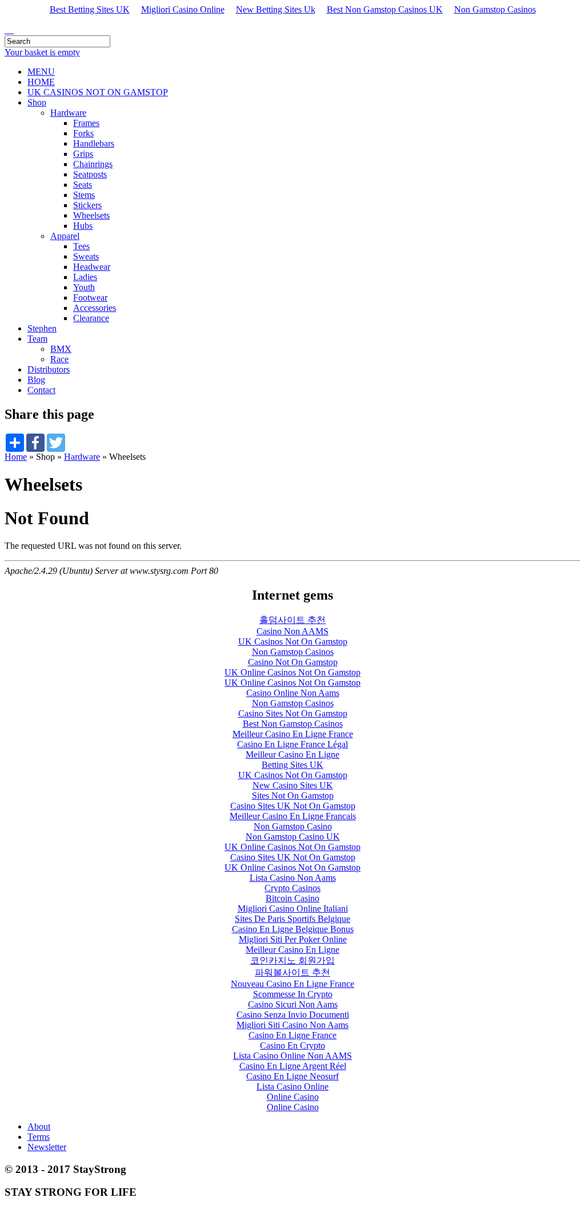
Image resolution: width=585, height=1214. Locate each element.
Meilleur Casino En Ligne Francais (293, 816)
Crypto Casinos (292, 888)
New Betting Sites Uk (275, 9)
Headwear (91, 267)
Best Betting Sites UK (90, 9)
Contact (41, 390)
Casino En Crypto (292, 1045)
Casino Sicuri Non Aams (293, 1004)
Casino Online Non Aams (292, 693)
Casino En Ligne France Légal (292, 744)
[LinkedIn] (8, 30)
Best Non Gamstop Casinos (293, 724)
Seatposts (90, 174)
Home (16, 457)
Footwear (90, 297)
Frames (86, 123)
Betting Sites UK (292, 765)
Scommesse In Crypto (292, 994)
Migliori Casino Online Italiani (293, 908)
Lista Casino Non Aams (293, 878)
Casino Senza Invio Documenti (293, 1014)
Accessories (94, 308)
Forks (83, 133)
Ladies (85, 277)
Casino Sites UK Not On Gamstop (292, 806)
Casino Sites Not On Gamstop (292, 713)
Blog (36, 380)
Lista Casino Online (292, 1086)
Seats (82, 184)
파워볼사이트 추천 (292, 972)
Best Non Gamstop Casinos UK (385, 9)
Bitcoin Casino (292, 898)
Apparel (64, 236)
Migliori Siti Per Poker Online (293, 939)
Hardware (68, 113)
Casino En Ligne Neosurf (292, 1076)
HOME (41, 82)
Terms (38, 1137)
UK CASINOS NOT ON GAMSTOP (97, 92)
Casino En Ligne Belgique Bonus (293, 929)
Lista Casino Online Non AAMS (292, 1056)
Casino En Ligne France (292, 1035)
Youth (84, 287)
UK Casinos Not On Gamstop (292, 641)
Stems (84, 195)
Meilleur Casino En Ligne (292, 754)
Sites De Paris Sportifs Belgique (292, 919)
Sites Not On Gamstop (293, 795)
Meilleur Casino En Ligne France (293, 734)
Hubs (83, 225)
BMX (60, 349)
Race (59, 359)
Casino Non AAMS (292, 631)
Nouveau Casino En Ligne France (292, 984)
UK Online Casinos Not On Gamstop (292, 672)
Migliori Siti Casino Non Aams (292, 1025)
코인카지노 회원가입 (292, 960)
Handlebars (93, 143)
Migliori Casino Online (183, 9)
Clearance (91, 318)
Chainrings (93, 164)
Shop (36, 102)
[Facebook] (12, 30)
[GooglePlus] (6, 30)
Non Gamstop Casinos (495, 9)
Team (37, 338)
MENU (41, 71)
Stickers (87, 205)
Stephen (42, 328)
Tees (81, 246)
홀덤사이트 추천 (292, 620)
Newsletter (46, 1147)
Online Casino (293, 1097)
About (38, 1126)
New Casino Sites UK (293, 785)
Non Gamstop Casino (293, 826)
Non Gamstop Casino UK (293, 836)
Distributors (48, 369)
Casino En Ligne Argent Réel (292, 1066)
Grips (83, 154)
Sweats (86, 256)
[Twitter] (10, 30)
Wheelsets (91, 215)
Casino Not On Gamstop (293, 662)
